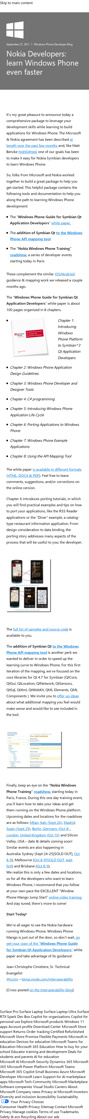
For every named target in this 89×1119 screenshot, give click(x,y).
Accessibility (46, 1096)
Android (68, 273)
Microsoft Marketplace (70, 1081)
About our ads (48, 1116)
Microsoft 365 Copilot (17, 1071)
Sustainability (67, 1096)
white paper (60, 222)
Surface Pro (9, 1011)
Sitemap (47, 1106)
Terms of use (49, 1111)
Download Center (47, 1026)
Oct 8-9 (43, 866)
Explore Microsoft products (42, 1021)
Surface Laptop (31, 1011)
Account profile (20, 1026)
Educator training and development (39, 1051)
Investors (80, 1091)
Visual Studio (43, 1086)
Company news (28, 1091)
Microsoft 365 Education (35, 1046)
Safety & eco (10, 1116)
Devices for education (33, 1041)
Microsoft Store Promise (19, 1036)
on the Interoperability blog (51, 989)
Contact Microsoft (69, 1106)
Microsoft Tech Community (29, 1081)
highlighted (27, 151)
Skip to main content (16, 2)
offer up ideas (68, 695)
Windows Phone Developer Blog (53, 44)
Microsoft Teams (62, 1066)
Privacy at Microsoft (57, 1091)
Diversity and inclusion (18, 1096)
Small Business (47, 1071)
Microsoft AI (9, 1061)
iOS (57, 273)
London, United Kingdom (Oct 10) (33, 835)
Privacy (6, 1111)
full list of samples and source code (40, 629)
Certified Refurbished (67, 1031)
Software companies (16, 1086)
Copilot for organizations (50, 1016)
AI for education (46, 1056)
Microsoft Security (34, 1061)
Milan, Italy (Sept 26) (46, 822)
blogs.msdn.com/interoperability (47, 979)
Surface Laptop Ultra (60, 1011)
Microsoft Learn (29, 1076)
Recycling (28, 1116)
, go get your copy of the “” (43, 943)
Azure (64, 1071)
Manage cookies (25, 1111)
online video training (65, 897)
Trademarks (69, 1111)
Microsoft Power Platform (27, 1066)
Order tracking (38, 1031)
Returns (19, 1031)
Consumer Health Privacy (20, 1106)
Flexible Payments (53, 1036)
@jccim (12, 979)
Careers (61, 1086)
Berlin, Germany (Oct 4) (51, 828)
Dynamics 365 (61, 1061)
